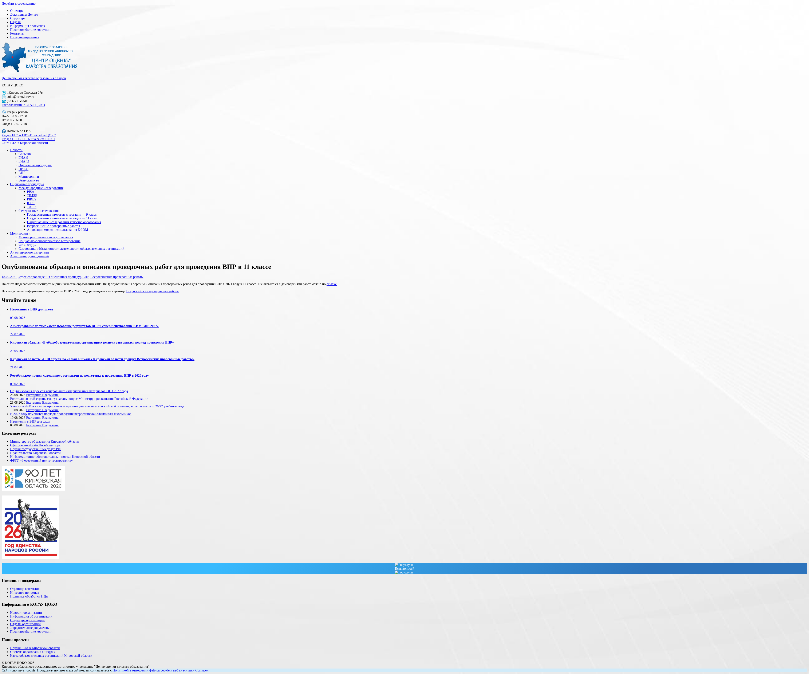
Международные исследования (41, 188)
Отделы (15, 22)
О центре (16, 10)
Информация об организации (31, 616)
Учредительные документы (30, 628)
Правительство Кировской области (35, 453)
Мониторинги (29, 176)
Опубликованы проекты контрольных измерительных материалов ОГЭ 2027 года (69, 391)
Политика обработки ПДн (29, 596)
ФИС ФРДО (27, 245)
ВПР (22, 173)
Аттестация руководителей (29, 256)
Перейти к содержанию (19, 3)
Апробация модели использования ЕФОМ (57, 229)
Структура (17, 18)
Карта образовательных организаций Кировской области (51, 655)
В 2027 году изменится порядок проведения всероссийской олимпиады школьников (70, 414)
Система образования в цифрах (32, 652)
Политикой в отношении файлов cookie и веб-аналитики (153, 670)
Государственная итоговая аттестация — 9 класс (61, 214)
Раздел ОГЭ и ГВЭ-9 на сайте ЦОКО (28, 139)
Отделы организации (25, 624)
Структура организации (27, 620)
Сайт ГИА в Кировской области (25, 143)
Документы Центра (24, 14)
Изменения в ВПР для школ (31, 309)
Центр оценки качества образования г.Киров (34, 78)
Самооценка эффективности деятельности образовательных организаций (71, 248)
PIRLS (31, 199)
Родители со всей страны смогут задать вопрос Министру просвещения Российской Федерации (79, 398)
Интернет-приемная (24, 37)
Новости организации (26, 612)
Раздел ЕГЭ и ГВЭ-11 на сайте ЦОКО (29, 135)
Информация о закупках (27, 26)
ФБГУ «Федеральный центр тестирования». (42, 460)
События (25, 154)
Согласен (202, 670)
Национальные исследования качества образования (64, 222)
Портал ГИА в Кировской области (35, 648)
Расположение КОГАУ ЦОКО (23, 105)
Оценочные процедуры (35, 165)
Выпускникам (29, 180)
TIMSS (32, 195)
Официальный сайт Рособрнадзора (35, 445)
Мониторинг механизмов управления (46, 237)
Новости (16, 150)
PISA (30, 191)
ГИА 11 (24, 161)
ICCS (31, 203)
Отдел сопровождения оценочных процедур (50, 277)
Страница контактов (25, 589)
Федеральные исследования (39, 210)
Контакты (17, 33)
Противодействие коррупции (31, 29)
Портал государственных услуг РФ (35, 449)
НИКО (23, 169)
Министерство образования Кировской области (44, 441)
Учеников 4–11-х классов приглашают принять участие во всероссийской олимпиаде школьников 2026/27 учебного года (97, 406)
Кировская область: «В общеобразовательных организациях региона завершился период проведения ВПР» (92, 342)
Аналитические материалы (29, 252)
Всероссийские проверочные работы (53, 226)
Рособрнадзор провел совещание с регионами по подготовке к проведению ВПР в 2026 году (79, 375)
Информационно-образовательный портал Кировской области (55, 456)
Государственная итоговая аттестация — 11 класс (62, 218)
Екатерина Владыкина (42, 395)
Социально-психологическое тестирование (49, 241)
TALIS (31, 207)
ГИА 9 (23, 157)
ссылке (332, 284)
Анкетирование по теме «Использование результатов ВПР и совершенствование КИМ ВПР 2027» (84, 326)
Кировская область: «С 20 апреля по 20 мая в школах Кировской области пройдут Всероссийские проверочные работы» (102, 359)
